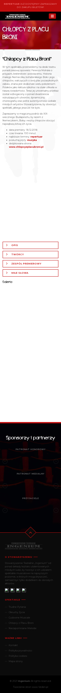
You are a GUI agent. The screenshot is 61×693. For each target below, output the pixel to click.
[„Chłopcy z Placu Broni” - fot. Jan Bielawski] (16, 297)
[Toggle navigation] (52, 16)
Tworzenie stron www (25, 687)
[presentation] (5, 461)
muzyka (32, 140)
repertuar (36, 136)
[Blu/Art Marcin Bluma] (30, 195)
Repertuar (12, 4)
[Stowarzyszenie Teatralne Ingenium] (23, 16)
